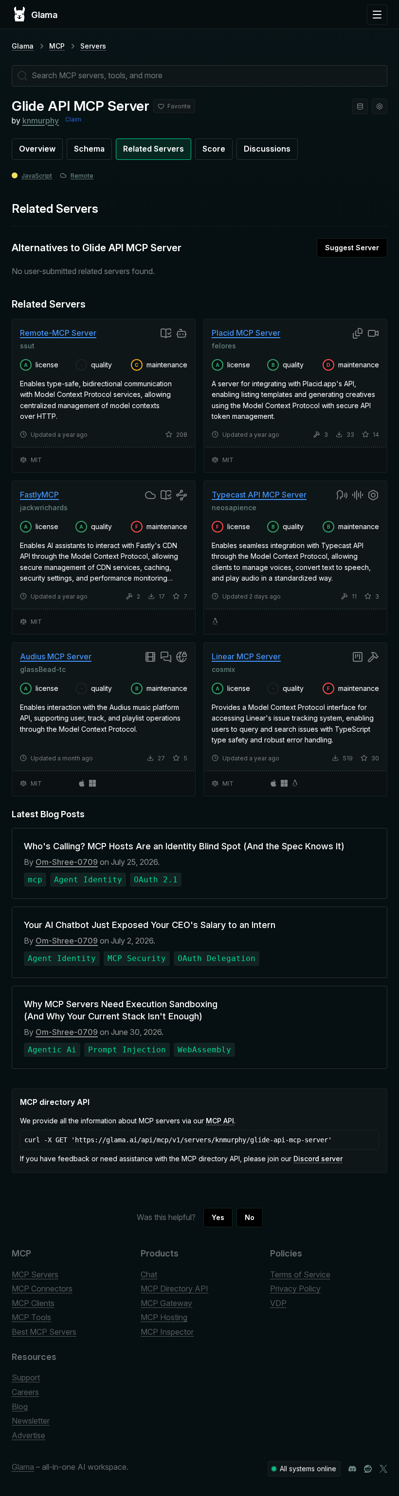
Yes (218, 1217)
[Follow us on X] (383, 1469)
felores (224, 346)
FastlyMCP (39, 494)
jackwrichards (44, 507)
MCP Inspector (167, 1332)
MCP (57, 46)
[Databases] (360, 106)
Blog (20, 1406)
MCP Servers (35, 1274)
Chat (149, 1274)
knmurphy (40, 120)
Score (213, 149)
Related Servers (153, 149)
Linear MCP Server (246, 656)
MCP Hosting (164, 1317)
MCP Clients (33, 1303)
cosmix (223, 669)
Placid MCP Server (246, 333)
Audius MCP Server (55, 656)
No (249, 1217)
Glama (23, 46)
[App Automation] (379, 106)
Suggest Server (352, 247)
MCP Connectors (42, 1288)
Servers (93, 46)
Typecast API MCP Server (259, 494)
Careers (25, 1392)
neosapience (234, 507)
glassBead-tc (43, 669)
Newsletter (31, 1421)
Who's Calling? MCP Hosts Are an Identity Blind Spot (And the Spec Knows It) (184, 846)
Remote (82, 175)
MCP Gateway (166, 1303)
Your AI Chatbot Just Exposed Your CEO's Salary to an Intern (149, 925)
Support (26, 1377)
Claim (73, 119)
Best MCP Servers (44, 1332)
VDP (278, 1303)
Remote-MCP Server (58, 333)
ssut (27, 346)
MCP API (220, 1121)
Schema (89, 149)
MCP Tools (31, 1317)
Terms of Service (300, 1274)
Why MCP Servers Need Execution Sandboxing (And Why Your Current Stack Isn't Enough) (121, 1010)
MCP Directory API (174, 1288)
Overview (37, 149)
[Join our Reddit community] (368, 1469)
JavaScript (36, 175)
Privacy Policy (295, 1288)
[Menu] (377, 14)
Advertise (28, 1435)
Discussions (267, 149)
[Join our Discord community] (352, 1469)
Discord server (318, 1158)
